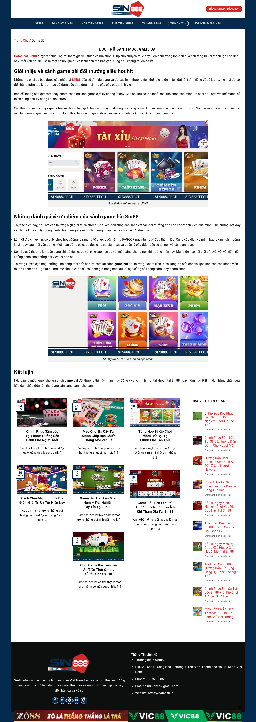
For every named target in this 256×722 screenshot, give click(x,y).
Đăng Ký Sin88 (62, 23)
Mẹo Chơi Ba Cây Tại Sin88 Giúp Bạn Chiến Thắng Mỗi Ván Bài (99, 436)
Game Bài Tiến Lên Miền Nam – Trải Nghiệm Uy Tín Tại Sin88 (98, 502)
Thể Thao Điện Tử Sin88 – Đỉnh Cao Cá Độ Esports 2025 (219, 527)
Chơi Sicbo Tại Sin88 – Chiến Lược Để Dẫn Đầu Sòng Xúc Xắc (221, 486)
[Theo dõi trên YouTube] (76, 700)
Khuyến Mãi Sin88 (208, 23)
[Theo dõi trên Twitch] (84, 700)
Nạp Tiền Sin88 (92, 23)
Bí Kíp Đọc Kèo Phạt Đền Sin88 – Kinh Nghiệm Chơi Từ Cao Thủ (219, 419)
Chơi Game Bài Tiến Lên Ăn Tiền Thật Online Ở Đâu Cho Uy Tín (98, 569)
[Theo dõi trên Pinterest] (69, 700)
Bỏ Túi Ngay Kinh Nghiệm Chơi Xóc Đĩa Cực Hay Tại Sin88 (220, 506)
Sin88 (39, 23)
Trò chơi (177, 23)
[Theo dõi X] (62, 700)
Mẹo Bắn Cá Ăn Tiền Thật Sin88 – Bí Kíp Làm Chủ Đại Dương (219, 613)
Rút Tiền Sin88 (122, 23)
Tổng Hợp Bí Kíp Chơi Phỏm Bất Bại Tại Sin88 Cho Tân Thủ (155, 436)
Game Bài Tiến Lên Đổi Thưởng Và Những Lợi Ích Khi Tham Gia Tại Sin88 (155, 507)
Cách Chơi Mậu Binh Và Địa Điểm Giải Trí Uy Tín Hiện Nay (42, 500)
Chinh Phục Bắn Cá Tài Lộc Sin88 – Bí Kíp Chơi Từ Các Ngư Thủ (221, 592)
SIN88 (76, 80)
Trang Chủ (21, 40)
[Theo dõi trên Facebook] (55, 700)
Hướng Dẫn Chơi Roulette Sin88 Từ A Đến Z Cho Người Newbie (219, 464)
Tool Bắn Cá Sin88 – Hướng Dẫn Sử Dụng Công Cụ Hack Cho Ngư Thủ (221, 570)
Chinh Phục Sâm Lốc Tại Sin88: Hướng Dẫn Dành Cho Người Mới (42, 436)
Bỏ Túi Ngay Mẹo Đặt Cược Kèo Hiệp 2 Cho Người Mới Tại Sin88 (220, 547)
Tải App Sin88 (152, 23)
